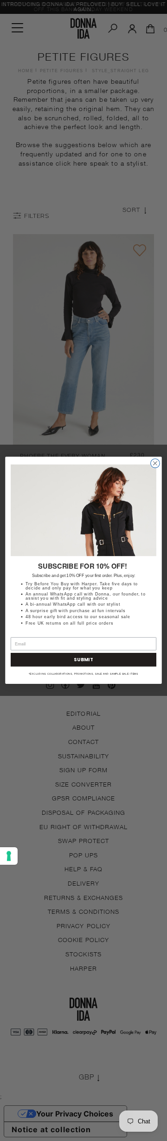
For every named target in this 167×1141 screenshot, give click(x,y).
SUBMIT (83, 660)
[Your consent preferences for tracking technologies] (9, 856)
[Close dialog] (155, 463)
